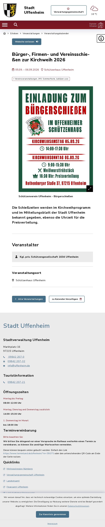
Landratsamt (13, 480)
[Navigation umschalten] (5, 25)
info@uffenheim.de (19, 365)
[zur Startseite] (10, 10)
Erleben (14, 33)
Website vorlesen (25, 41)
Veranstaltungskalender (56, 33)
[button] (101, 38)
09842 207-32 (16, 361)
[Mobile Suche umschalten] (16, 25)
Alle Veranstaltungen (30, 299)
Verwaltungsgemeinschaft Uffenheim (25, 474)
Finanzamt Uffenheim (17, 486)
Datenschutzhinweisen (78, 506)
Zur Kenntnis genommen (52, 514)
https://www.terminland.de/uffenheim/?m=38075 (28, 453)
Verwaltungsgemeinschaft (69, 11)
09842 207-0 (16, 357)
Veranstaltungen (31, 33)
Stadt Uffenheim (34, 10)
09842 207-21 (16, 382)
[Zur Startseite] (4, 33)
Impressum (53, 523)
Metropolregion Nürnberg (20, 468)
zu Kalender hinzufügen (65, 299)
